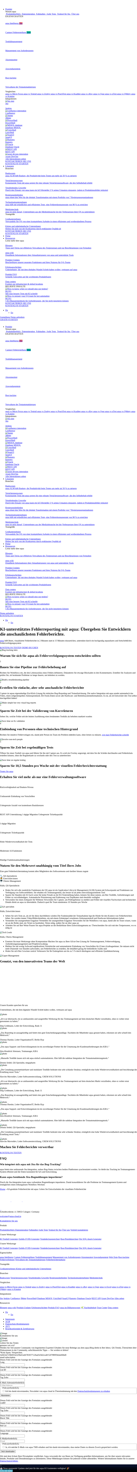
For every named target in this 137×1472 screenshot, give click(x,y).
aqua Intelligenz (6, 1257)
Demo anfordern (17, 317)
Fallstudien (33, 1230)
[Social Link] (5, 1201)
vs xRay (87, 94)
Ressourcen (10, 238)
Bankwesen (5, 1278)
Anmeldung (5, 317)
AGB (7, 1321)
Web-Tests (113, 1257)
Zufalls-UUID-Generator (29, 1239)
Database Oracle (84, 1298)
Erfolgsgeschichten (39, 1307)
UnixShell (57, 1298)
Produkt (8, 9)
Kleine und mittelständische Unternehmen (33, 1269)
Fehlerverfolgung (7, 1260)
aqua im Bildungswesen (70, 1307)
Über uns (66, 1230)
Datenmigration (21, 1230)
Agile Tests (43, 1230)
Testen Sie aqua (6, 771)
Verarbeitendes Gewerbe (38, 1278)
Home (2, 1189)
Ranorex (73, 1298)
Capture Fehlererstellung (24, 1257)
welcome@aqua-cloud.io (10, 1216)
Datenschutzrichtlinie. (9, 1461)
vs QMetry (124, 94)
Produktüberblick (7, 1230)
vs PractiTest (59, 94)
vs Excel (105, 1287)
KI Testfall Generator (9, 1239)
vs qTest (111, 94)
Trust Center (102, 1307)
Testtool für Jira (55, 1230)
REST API (96, 1298)
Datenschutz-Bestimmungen (17, 1324)
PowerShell (32, 1298)
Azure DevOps (107, 1298)
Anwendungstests (100, 1257)
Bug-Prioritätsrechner (69, 1239)
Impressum (10, 1319)
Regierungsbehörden (58, 1278)
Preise (7, 236)
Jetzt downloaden (8, 1451)
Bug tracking (123, 1257)
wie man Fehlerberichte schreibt (115, 735)
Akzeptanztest (87, 1257)
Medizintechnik (96, 1278)
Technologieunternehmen (78, 1278)
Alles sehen (119, 1298)
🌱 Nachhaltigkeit (88, 1307)
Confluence (15, 1298)
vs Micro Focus (14, 94)
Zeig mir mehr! (6, 1471)
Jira (1, 1298)
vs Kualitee (74, 94)
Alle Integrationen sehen (15, 159)
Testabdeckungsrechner (50, 1239)
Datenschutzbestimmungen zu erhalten (93, 1391)
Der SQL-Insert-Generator (90, 1239)
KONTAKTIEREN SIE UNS (18, 161)
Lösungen (9, 166)
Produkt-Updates (24, 1307)
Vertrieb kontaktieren (79, 1230)
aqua (2, 641)
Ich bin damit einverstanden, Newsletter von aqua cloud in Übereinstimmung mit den (57, 1391)
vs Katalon (14, 1289)
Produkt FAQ (54, 1307)
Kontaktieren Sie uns (9, 1221)
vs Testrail (30, 94)
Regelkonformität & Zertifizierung (19, 1329)
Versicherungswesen (19, 1278)
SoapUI (65, 1298)
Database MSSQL (45, 1298)
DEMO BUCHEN (30, 647)
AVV (7, 1326)
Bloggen (3, 1307)
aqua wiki (12, 1307)
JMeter (23, 1298)
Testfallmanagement (43, 1257)
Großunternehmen (8, 1269)
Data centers (113, 1307)
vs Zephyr (44, 94)
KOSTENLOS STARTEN (16, 164)
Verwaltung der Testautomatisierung (30, 1260)
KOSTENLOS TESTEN (11, 647)
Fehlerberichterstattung (55, 1260)
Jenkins (6, 1298)
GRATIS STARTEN (9, 319)
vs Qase (99, 94)
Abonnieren (5, 1395)
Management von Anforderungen (67, 1257)
